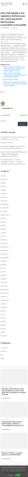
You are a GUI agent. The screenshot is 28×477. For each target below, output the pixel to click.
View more (3, 472)
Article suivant (23, 115)
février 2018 (4, 336)
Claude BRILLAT (6, 27)
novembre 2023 (5, 293)
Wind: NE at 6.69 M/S (6, 142)
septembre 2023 (5, 300)
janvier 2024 (4, 286)
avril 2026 (3, 190)
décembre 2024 (5, 247)
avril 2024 (3, 275)
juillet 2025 (4, 222)
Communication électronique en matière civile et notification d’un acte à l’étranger (13, 138)
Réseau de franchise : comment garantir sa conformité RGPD (12, 454)
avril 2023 (3, 318)
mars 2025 (3, 236)
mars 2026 (3, 193)
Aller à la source (4, 41)
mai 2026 (3, 186)
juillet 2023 (4, 307)
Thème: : (3, 358)
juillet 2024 (4, 264)
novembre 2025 (5, 208)
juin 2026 (3, 183)
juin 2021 (3, 328)
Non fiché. (3, 351)
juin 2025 (3, 225)
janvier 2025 (4, 243)
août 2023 (3, 304)
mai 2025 (3, 229)
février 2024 (4, 282)
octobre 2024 (4, 254)
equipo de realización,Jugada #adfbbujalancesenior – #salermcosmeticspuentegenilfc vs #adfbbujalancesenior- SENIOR (14, 154)
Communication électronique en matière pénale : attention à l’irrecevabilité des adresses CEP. (12, 423)
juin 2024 (3, 268)
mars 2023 (3, 321)
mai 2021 (3, 332)
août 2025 (3, 218)
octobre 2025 (4, 211)
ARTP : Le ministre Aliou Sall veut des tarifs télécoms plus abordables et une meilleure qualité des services (14, 68)
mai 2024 (3, 272)
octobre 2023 (4, 296)
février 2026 (4, 197)
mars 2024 (3, 279)
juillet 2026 (4, 179)
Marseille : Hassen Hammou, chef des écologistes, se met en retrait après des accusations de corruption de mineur (14, 391)
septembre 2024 (5, 257)
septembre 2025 (5, 215)
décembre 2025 (5, 204)
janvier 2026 (4, 201)
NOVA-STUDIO (6, 3)
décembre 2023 (5, 289)
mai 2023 (3, 314)
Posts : (4, 92)
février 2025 (4, 240)
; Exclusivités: (4, 348)
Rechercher (3, 121)
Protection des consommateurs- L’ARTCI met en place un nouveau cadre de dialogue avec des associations (15, 83)
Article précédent (6, 115)
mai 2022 (3, 325)
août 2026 (3, 176)
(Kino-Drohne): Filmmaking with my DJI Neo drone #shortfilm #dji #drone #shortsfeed (13, 147)
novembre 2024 (5, 250)
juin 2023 (3, 311)
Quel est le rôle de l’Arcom (10, 79)
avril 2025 (3, 232)
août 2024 (3, 261)
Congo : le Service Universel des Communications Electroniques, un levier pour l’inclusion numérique (14, 75)
